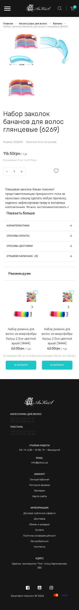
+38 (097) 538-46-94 (22, 421)
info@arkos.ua (39, 462)
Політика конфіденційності (39, 535)
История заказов (39, 485)
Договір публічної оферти (39, 513)
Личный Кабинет (40, 479)
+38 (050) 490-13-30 (22, 418)
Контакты (39, 546)
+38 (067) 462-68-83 (22, 434)
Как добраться (39, 541)
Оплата (39, 529)
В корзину (21, 364)
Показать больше (21, 213)
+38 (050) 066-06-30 (22, 431)
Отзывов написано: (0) (22, 256)
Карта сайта (39, 496)
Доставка (39, 518)
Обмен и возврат (39, 524)
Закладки (39, 490)
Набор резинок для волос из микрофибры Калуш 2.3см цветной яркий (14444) (21, 336)
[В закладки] (56, 171)
